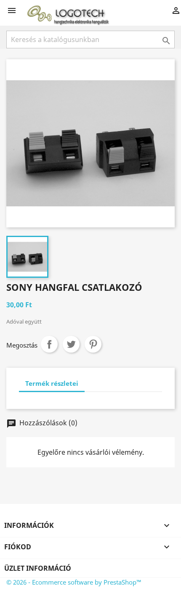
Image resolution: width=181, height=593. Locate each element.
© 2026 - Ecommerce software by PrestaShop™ (73, 582)
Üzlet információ (37, 568)
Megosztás (49, 344)
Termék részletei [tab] (51, 383)
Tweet (71, 344)
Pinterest (93, 344)
